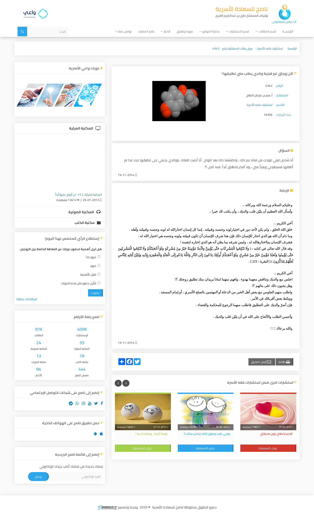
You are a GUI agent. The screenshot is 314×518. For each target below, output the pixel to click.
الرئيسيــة (287, 31)
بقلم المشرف (146, 31)
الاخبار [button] (167, 31)
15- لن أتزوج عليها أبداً (68, 194)
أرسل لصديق (259, 362)
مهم (93, 266)
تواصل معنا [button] (125, 31)
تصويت (95, 293)
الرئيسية (292, 48)
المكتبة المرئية (81, 128)
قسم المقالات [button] (267, 31)
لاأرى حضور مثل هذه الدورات (78, 283)
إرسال (38, 476)
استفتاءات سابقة (26, 299)
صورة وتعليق (185, 31)
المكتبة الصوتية (81, 212)
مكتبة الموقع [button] (211, 31)
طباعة (282, 362)
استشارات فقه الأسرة (270, 48)
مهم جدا (91, 257)
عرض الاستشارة (267, 448)
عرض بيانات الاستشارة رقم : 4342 (233, 48)
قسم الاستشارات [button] (239, 31)
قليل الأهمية (88, 274)
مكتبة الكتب (85, 222)
